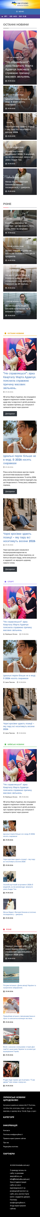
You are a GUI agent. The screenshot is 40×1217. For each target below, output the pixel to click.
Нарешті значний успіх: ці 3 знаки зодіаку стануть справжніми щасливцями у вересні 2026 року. (18, 950)
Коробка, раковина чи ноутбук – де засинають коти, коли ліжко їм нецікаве (19, 226)
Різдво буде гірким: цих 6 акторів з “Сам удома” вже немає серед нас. (19, 1081)
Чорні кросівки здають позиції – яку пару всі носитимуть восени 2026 (19, 129)
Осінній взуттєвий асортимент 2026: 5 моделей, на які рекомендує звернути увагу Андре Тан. (20, 155)
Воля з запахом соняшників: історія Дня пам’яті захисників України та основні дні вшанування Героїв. (19, 1049)
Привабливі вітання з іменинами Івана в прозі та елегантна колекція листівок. (19, 1017)
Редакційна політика (10, 1147)
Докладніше (10, 414)
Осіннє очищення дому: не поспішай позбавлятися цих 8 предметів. (20, 253)
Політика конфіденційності (13, 1134)
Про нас (6, 1142)
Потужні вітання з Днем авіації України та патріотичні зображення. (19, 986)
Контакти (6, 1130)
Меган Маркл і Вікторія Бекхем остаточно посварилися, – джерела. (17, 184)
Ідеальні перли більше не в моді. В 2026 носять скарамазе (18, 102)
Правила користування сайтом (14, 1138)
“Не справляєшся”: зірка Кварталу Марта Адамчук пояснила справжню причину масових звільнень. (19, 69)
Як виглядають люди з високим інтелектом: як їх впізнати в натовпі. (18, 308)
